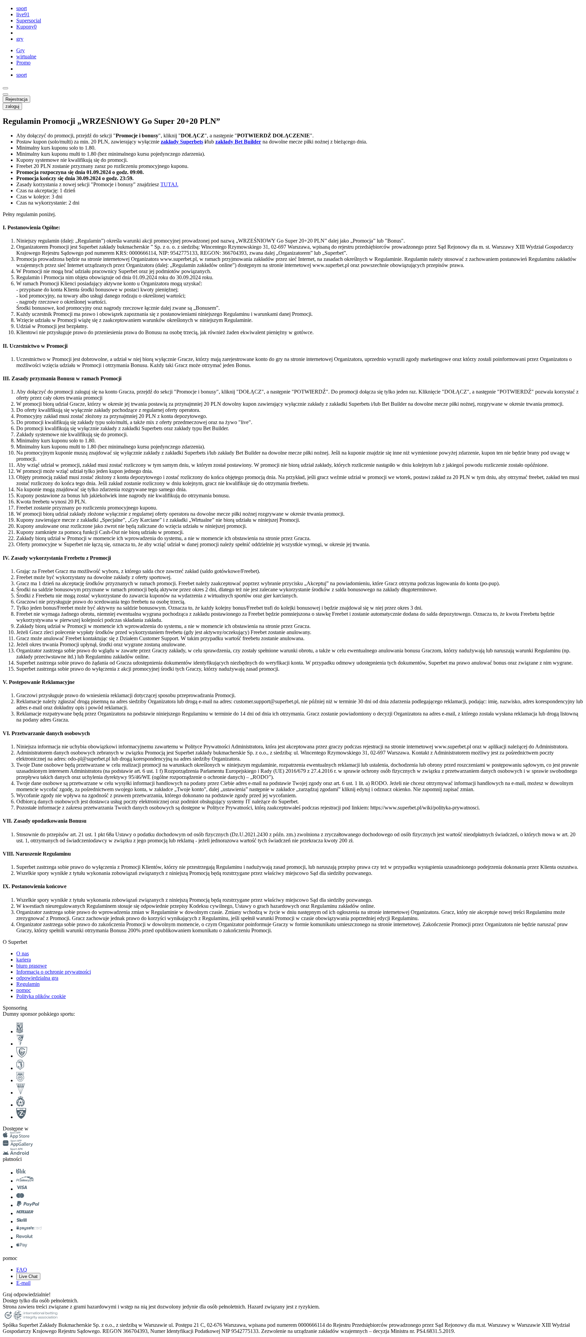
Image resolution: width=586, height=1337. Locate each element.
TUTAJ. (169, 184)
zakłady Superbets (182, 142)
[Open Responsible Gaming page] (8, 1319)
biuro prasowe (31, 966)
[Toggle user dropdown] (5, 94)
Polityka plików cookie (41, 996)
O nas (22, 953)
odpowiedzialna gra (37, 978)
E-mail (23, 1283)
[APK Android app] (16, 1153)
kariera (23, 959)
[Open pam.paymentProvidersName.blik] (21, 1173)
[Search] (5, 88)
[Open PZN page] (21, 1117)
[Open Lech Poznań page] (19, 1031)
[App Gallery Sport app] (18, 1145)
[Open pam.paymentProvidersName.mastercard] (20, 1197)
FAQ (21, 1270)
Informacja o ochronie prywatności (53, 972)
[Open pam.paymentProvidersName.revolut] (24, 1238)
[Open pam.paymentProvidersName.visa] (21, 1189)
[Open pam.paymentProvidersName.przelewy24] (25, 1181)
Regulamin (28, 984)
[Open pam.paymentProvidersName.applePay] (21, 1246)
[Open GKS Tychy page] (20, 1092)
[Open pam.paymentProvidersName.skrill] (21, 1221)
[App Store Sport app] (16, 1137)
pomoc (23, 990)
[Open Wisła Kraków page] (20, 1105)
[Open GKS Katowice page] (21, 1056)
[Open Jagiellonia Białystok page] (20, 1068)
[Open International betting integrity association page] (35, 1319)
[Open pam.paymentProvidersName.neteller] (25, 1213)
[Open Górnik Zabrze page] (20, 1044)
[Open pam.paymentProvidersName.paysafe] (29, 1230)
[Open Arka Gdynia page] (20, 1080)
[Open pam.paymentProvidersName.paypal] (28, 1205)
